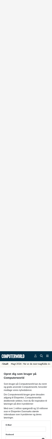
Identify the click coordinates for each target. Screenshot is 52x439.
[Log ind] (35, 356)
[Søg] (41, 356)
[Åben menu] (47, 356)
